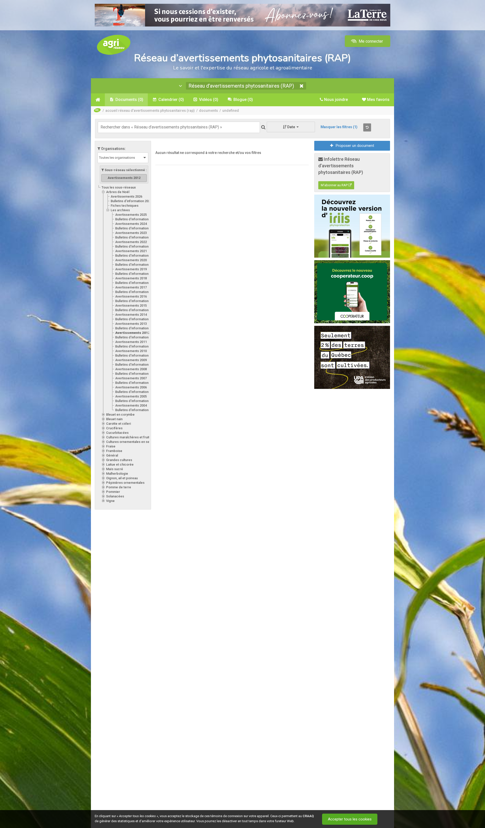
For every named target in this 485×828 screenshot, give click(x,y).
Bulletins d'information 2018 (135, 283)
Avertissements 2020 (131, 260)
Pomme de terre (118, 487)
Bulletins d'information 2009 (135, 364)
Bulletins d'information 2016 (135, 301)
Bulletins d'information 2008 (135, 374)
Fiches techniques (124, 205)
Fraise (110, 446)
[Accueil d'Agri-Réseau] (114, 44)
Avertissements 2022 (131, 242)
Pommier (113, 492)
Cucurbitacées (117, 433)
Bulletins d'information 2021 (135, 255)
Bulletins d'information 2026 (131, 201)
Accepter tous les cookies (350, 819)
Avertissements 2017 (131, 287)
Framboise (114, 451)
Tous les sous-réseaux (119, 187)
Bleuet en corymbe (120, 414)
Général (112, 455)
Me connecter (370, 41)
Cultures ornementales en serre (130, 442)
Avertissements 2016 (131, 296)
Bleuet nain (114, 419)
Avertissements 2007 (131, 378)
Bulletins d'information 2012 (135, 337)
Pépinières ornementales (125, 483)
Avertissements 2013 (131, 324)
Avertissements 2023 (131, 233)
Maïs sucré (114, 469)
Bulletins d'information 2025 (135, 219)
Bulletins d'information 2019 (135, 274)
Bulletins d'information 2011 (135, 346)
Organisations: (113, 149)
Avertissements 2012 (132, 333)
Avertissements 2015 (131, 305)
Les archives (120, 210)
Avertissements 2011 (131, 342)
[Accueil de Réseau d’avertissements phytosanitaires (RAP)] (98, 99)
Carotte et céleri (118, 423)
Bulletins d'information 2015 (135, 310)
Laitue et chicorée (120, 464)
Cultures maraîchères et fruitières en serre (138, 437)
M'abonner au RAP (334, 185)
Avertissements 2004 (131, 405)
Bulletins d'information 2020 (135, 264)
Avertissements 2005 (131, 396)
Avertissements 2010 (131, 351)
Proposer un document (355, 145)
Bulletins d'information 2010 (135, 355)
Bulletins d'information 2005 (135, 401)
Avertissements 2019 (131, 269)
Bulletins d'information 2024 (135, 228)
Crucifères (114, 428)
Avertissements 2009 (131, 360)
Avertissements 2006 (131, 387)
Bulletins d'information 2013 (135, 328)
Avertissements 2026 (126, 196)
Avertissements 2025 (131, 215)
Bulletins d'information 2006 (135, 392)
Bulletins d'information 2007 (135, 383)
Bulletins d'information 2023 (135, 237)
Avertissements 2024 (131, 224)
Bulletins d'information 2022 (135, 246)
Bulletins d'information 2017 (135, 292)
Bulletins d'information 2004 (135, 410)
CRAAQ (308, 816)
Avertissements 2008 (131, 369)
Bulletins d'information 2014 (135, 319)
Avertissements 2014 (131, 314)
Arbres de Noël (117, 192)
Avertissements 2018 (131, 278)
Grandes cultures (119, 460)
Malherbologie (117, 473)
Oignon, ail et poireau (122, 478)
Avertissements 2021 (131, 251)
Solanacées (115, 496)
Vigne (110, 501)
